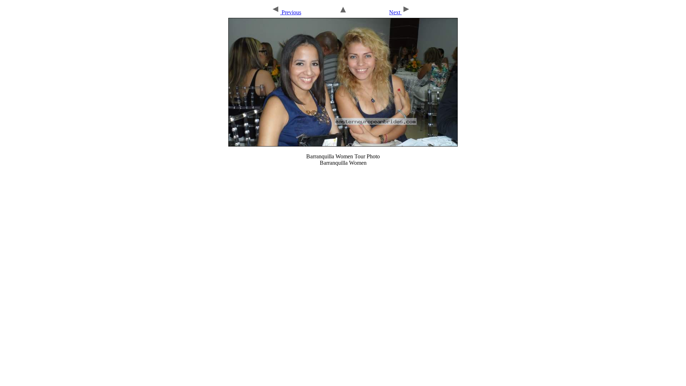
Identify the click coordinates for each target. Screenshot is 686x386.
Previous (290, 12)
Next (395, 12)
